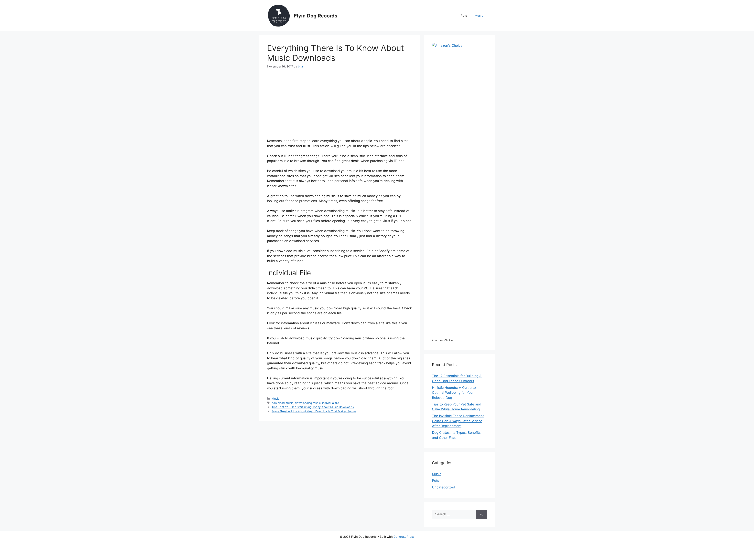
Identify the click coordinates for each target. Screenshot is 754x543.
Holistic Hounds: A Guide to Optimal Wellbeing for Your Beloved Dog (454, 393)
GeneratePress (404, 536)
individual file (330, 403)
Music (479, 15)
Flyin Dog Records (315, 16)
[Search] (481, 514)
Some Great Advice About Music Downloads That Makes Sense (314, 411)
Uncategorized (443, 487)
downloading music (308, 403)
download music (282, 403)
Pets (464, 15)
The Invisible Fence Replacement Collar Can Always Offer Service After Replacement (458, 421)
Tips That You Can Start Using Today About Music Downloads (313, 407)
